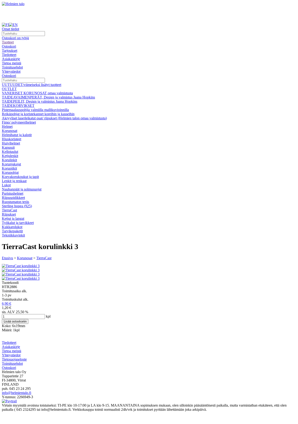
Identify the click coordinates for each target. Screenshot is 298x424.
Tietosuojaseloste (14, 359)
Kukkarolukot (12, 227)
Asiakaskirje (11, 59)
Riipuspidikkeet (13, 198)
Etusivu (7, 258)
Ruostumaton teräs (15, 202)
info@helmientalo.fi (16, 393)
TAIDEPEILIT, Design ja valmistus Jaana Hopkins (39, 101)
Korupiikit (9, 168)
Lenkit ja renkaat (14, 181)
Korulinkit (9, 160)
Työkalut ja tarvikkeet (18, 223)
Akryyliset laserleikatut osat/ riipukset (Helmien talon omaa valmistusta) (54, 118)
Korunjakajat (11, 164)
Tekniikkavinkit (13, 235)
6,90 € (6, 304)
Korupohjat (10, 172)
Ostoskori (9, 46)
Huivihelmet (11, 143)
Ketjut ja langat (13, 218)
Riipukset (9, 214)
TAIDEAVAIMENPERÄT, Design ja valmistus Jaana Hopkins (48, 97)
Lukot (6, 185)
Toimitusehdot (12, 67)
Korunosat (9, 131)
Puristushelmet (12, 193)
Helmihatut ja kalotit (17, 135)
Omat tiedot (10, 29)
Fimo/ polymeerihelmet (19, 122)
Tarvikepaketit (12, 231)
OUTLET (9, 89)
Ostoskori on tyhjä (15, 38)
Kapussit (8, 147)
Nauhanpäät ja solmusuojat (21, 189)
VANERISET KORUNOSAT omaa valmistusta (37, 93)
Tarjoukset (9, 51)
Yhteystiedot (11, 71)
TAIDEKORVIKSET (18, 106)
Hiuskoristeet (11, 139)
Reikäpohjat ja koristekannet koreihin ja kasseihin (38, 114)
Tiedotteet (9, 55)
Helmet (7, 126)
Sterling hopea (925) (17, 206)
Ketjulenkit (10, 156)
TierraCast (9, 210)
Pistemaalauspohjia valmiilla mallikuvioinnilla (35, 110)
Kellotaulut (10, 152)
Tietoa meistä (11, 63)
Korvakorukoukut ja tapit (20, 177)
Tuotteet (8, 42)
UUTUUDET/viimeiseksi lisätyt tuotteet (31, 85)
